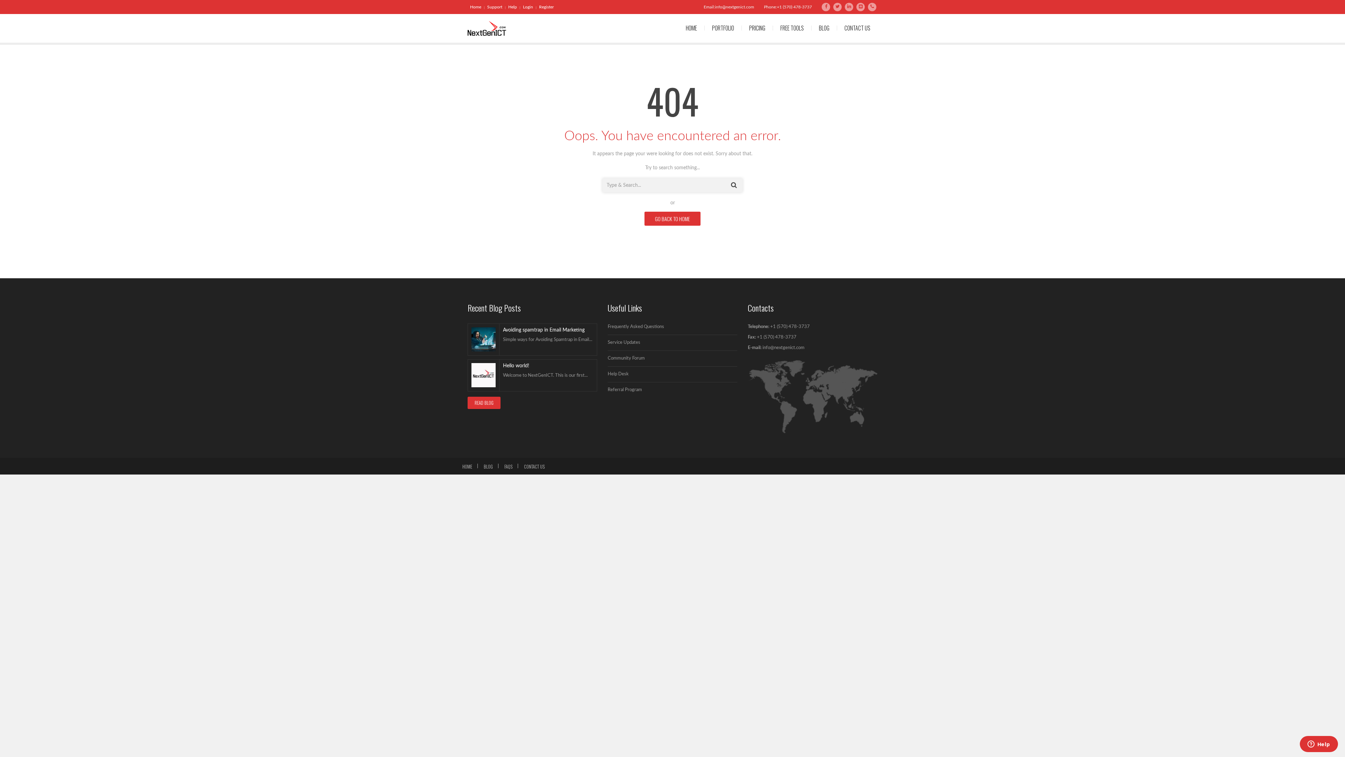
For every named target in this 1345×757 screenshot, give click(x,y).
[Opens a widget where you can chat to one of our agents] (1318, 744)
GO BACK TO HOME (672, 219)
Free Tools (792, 28)
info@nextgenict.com (784, 348)
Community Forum (626, 358)
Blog (824, 28)
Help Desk (618, 374)
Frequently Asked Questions (636, 327)
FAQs (508, 466)
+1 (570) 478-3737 (790, 327)
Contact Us (857, 28)
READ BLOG (484, 402)
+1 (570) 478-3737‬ (776, 337)
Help (512, 7)
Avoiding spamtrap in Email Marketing (544, 330)
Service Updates (624, 342)
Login (528, 7)
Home (475, 7)
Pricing (757, 28)
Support (494, 7)
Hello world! (516, 365)
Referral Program (625, 390)
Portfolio (723, 28)
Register (546, 7)
